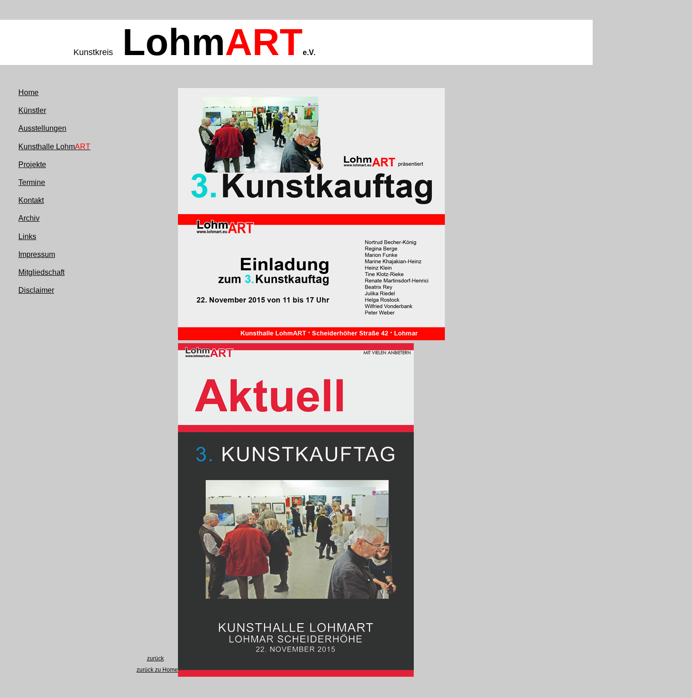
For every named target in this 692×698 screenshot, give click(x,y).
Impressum (36, 254)
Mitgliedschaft (41, 272)
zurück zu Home (157, 669)
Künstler (32, 110)
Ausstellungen (42, 128)
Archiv (29, 218)
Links (27, 237)
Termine (31, 182)
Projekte (32, 164)
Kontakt (31, 200)
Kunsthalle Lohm (54, 147)
